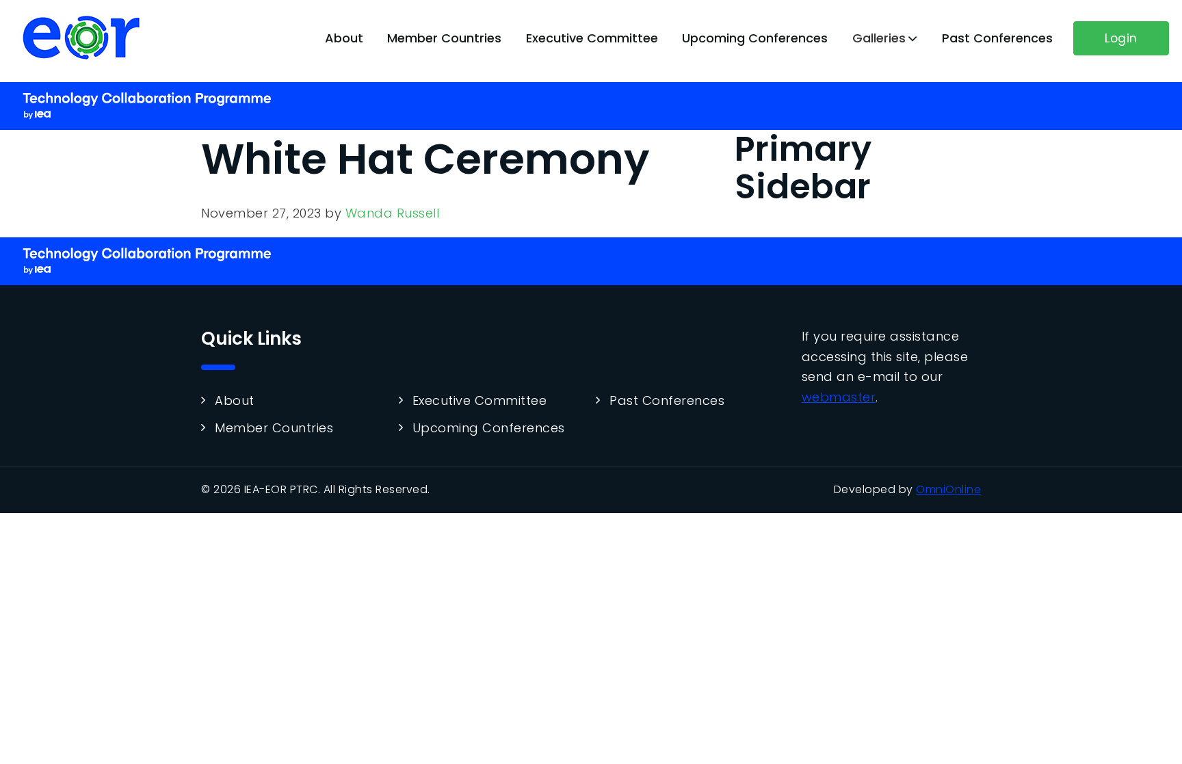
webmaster (839, 397)
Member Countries (444, 38)
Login (1121, 38)
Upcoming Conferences (755, 38)
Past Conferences (997, 38)
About (344, 38)
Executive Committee (592, 38)
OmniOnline (948, 489)
